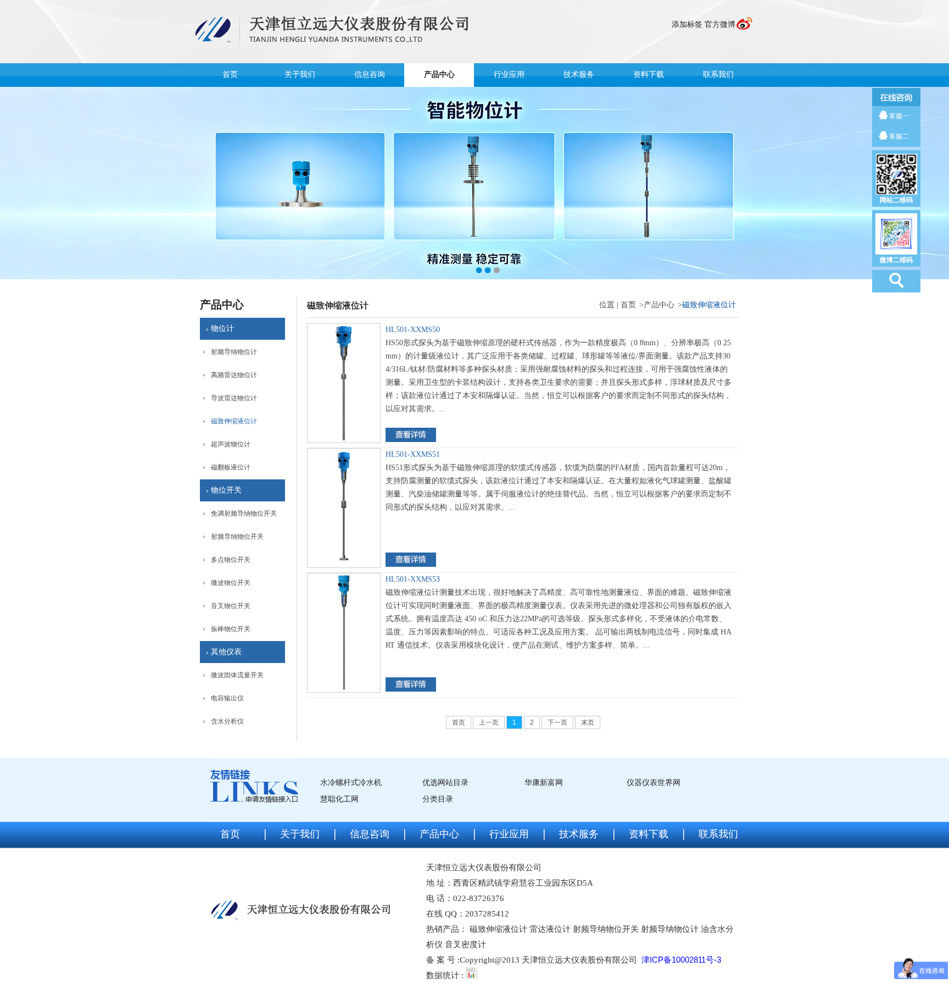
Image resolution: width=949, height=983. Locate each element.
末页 (587, 722)
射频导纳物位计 (234, 352)
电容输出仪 (227, 698)
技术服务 (578, 74)
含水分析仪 (227, 721)
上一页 (489, 722)
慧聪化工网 (339, 799)
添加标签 (687, 24)
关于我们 (299, 74)
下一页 (557, 722)
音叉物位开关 (230, 606)
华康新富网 (543, 782)
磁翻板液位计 (230, 467)
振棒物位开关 (230, 629)
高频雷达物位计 (234, 375)
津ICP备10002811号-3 (681, 959)
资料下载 (648, 74)
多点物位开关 (230, 560)
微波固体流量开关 (237, 675)
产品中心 (439, 74)
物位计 (222, 328)
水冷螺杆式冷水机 (351, 782)
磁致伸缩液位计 (234, 421)
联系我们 (718, 74)
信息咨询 (369, 74)
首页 (230, 74)
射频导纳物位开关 (237, 536)
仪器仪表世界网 (653, 782)
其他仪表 (226, 652)
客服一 (899, 116)
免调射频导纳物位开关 (244, 513)
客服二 (899, 136)
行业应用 (509, 74)
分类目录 (437, 799)
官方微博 (720, 24)
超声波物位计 (230, 444)
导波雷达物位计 (234, 398)
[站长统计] (471, 975)
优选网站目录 (445, 782)
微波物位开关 (230, 583)
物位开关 (226, 490)
